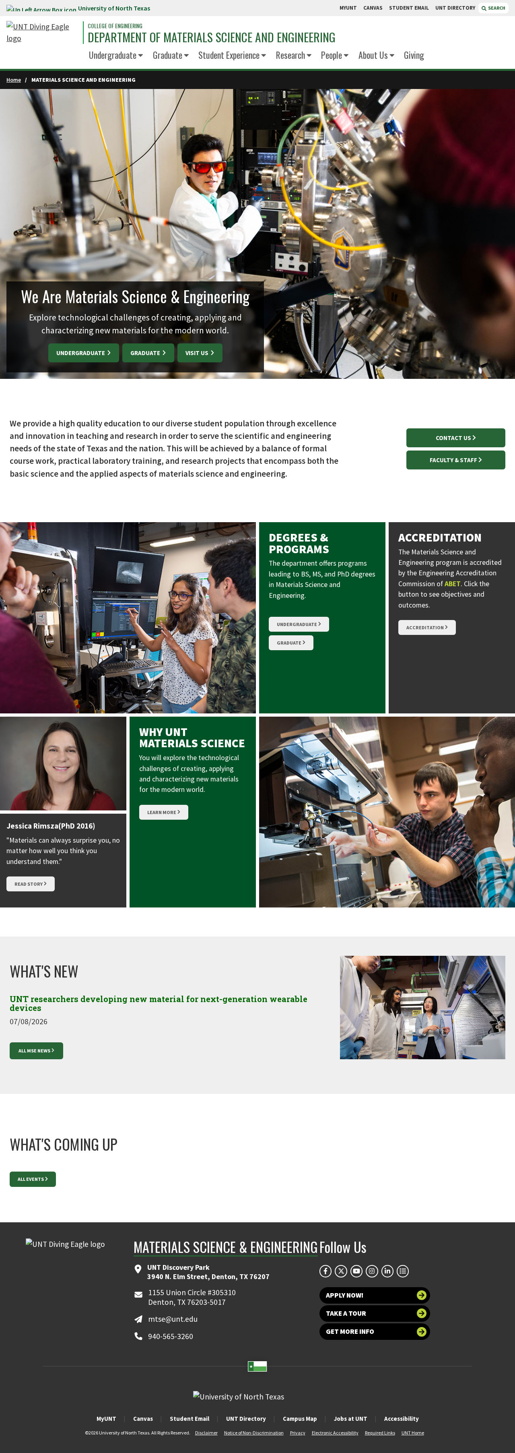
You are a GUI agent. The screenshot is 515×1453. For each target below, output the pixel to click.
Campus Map (300, 1418)
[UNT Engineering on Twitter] (341, 1271)
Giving (414, 54)
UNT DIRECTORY (455, 7)
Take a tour (346, 1313)
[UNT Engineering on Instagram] (372, 1271)
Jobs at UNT (350, 1418)
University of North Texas (114, 8)
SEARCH (496, 8)
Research (290, 54)
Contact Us (453, 438)
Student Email (189, 1418)
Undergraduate (112, 54)
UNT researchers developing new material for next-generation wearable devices (158, 1003)
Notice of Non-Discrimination (254, 1433)
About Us (373, 54)
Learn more (161, 812)
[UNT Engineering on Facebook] (325, 1271)
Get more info (350, 1331)
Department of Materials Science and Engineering (212, 37)
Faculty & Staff (453, 460)
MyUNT (106, 1418)
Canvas (143, 1418)
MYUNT (348, 7)
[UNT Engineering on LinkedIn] (387, 1271)
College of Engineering (115, 26)
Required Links (380, 1433)
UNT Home (413, 1433)
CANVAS (373, 7)
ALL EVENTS (31, 1179)
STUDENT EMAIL (409, 7)
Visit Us (197, 353)
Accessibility (401, 1418)
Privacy (297, 1433)
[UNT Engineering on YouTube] (356, 1271)
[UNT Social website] (403, 1271)
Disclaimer (206, 1433)
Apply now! (344, 1295)
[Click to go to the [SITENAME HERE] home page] (42, 32)
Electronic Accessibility (335, 1433)
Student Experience (229, 54)
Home (13, 79)
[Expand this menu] (140, 56)
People (331, 54)
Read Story (28, 884)
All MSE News (34, 1051)
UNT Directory (246, 1418)
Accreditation (425, 627)
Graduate (167, 54)
